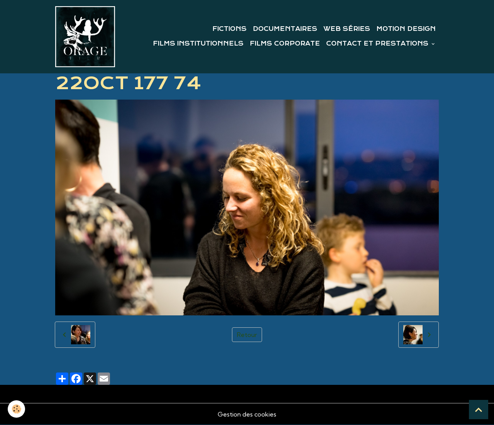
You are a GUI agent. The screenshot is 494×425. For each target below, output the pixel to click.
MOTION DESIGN (406, 28)
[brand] (85, 36)
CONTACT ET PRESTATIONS (378, 43)
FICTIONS (229, 28)
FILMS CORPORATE (285, 43)
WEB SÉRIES (346, 28)
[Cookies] (16, 409)
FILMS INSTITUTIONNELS (198, 43)
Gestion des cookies (247, 414)
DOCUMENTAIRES (285, 28)
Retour (247, 335)
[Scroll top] (478, 409)
